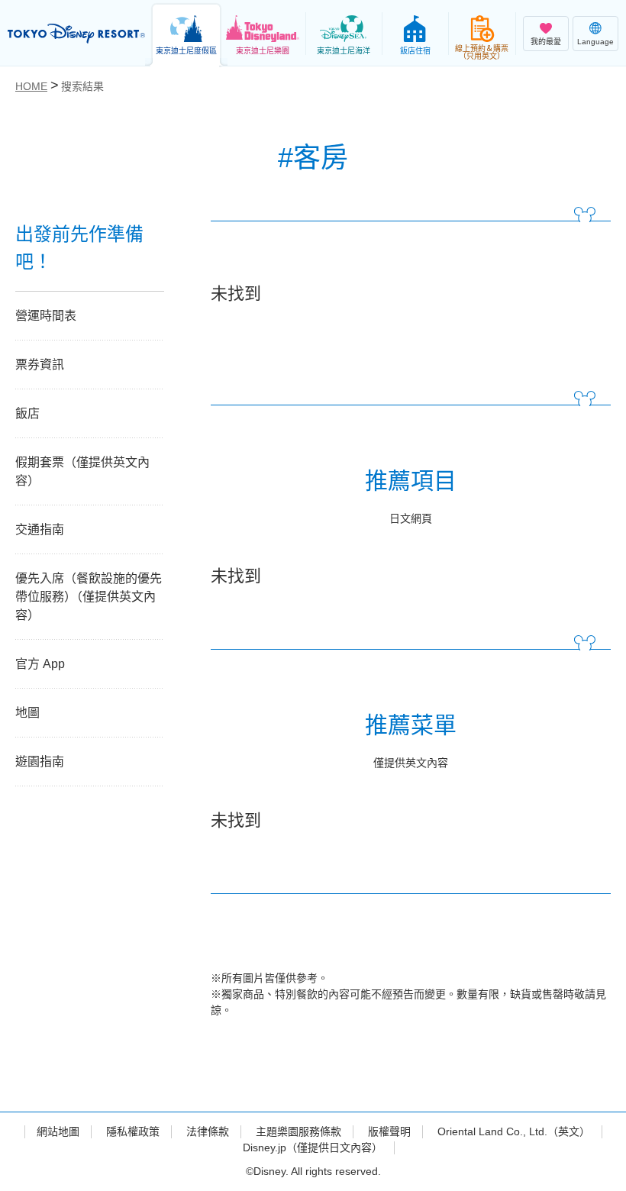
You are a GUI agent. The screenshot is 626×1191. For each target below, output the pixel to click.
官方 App (40, 663)
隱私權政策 (133, 1131)
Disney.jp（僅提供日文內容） (312, 1147)
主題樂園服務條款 (298, 1131)
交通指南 (39, 529)
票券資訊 (39, 364)
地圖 (27, 712)
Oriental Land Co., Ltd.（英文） (513, 1131)
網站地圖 (58, 1131)
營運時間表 (45, 315)
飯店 (27, 413)
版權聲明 (389, 1131)
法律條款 (207, 1131)
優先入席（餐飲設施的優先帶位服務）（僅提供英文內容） (88, 596)
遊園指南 (39, 761)
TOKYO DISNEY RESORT (76, 33)
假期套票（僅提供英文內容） (82, 471)
